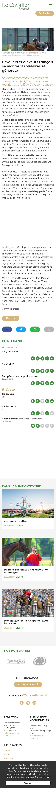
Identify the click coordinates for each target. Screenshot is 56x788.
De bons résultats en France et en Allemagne (26, 571)
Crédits (7, 750)
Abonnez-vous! (28, 684)
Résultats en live (47, 358)
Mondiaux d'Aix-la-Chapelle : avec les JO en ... (26, 622)
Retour (10, 318)
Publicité (8, 758)
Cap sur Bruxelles (15, 521)
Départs (38, 358)
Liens (6, 754)
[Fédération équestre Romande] (40, 661)
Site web (33, 358)
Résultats (42, 358)
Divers (19, 525)
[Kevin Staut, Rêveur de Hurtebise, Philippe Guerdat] (28, 39)
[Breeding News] (16, 661)
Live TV (52, 358)
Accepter (28, 783)
